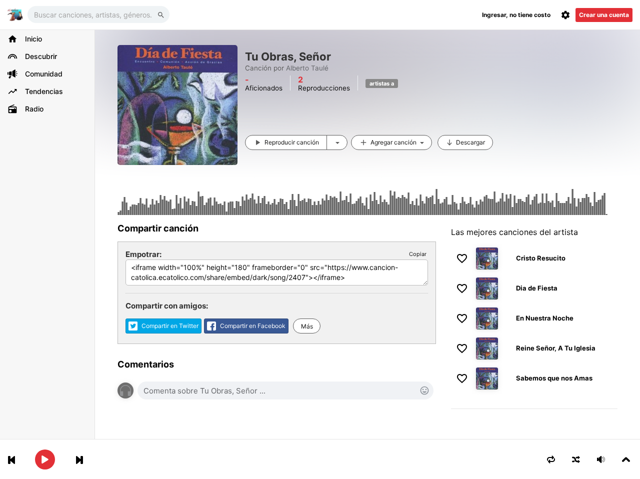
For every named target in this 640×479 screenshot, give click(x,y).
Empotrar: (144, 254)
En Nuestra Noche (545, 318)
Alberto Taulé (307, 68)
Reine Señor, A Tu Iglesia (556, 348)
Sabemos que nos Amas (554, 378)
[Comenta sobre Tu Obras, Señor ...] (286, 391)
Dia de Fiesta (537, 288)
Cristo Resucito (541, 258)
